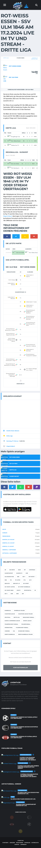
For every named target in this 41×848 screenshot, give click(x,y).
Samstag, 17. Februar (12, 441)
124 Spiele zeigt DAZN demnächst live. (23, 799)
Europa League (27, 620)
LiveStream (32, 569)
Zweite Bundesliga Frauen (25, 634)
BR (5, 569)
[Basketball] (11, 817)
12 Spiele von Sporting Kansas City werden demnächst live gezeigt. (28, 759)
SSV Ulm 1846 (13, 77)
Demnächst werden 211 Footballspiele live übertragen (23, 737)
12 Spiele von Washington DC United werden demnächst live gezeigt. (29, 775)
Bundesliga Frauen (19, 610)
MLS (14, 631)
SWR (12, 593)
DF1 (25, 569)
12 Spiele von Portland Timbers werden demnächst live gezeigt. (28, 767)
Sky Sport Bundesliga (24, 586)
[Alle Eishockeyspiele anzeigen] (5, 728)
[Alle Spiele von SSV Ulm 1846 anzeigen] (5, 79)
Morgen (4, 532)
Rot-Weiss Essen (15, 66)
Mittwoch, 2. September (9, 553)
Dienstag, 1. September (9, 549)
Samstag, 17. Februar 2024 (34, 58)
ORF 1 (23, 576)
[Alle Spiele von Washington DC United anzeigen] (10, 772)
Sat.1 (30, 580)
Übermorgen (6, 536)
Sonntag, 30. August (8, 543)
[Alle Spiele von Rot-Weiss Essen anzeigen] (5, 67)
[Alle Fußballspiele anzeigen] (5, 718)
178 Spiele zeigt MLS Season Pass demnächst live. (28, 793)
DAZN (19, 569)
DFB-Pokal (7, 617)
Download (27, 842)
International (9, 627)
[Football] (11, 824)
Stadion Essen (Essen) (12, 430)
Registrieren (19, 842)
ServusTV (7, 583)
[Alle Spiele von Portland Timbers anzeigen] (9, 763)
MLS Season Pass (9, 576)
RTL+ (25, 580)
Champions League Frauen (25, 613)
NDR (18, 576)
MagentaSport (7, 216)
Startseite (5, 842)
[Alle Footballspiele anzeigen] (5, 738)
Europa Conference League (12, 620)
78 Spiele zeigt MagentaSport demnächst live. (26, 805)
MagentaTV (19, 573)
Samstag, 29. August (8, 539)
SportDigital (27, 590)
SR (35, 590)
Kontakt (17, 844)
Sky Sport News (9, 590)
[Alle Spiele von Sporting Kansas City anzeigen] (10, 755)
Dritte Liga (6, 57)
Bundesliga (8, 610)
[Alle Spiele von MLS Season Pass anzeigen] (9, 791)
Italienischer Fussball (22, 627)
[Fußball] (29, 824)
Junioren (7, 631)
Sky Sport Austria (10, 586)
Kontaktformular (20, 667)
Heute (4, 529)
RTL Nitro (17, 580)
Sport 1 (19, 590)
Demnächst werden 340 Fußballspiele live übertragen (23, 717)
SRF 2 (6, 593)
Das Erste (12, 569)
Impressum (23, 844)
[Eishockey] (29, 817)
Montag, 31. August (8, 546)
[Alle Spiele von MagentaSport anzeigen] (8, 802)
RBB (6, 580)
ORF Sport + (32, 576)
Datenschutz (35, 842)
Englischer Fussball (28, 617)
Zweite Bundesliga (10, 634)
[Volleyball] (20, 831)
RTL (11, 580)
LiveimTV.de (20, 840)
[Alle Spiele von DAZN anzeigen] (5, 797)
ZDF (23, 593)
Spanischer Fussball (24, 631)
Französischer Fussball (11, 624)
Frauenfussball (25, 624)
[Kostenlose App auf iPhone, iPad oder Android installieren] (26, 7)
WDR (17, 593)
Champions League (10, 613)
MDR (27, 573)
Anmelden (12, 842)
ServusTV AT (16, 583)
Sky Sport (26, 583)
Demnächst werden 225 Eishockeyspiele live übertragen (24, 727)
